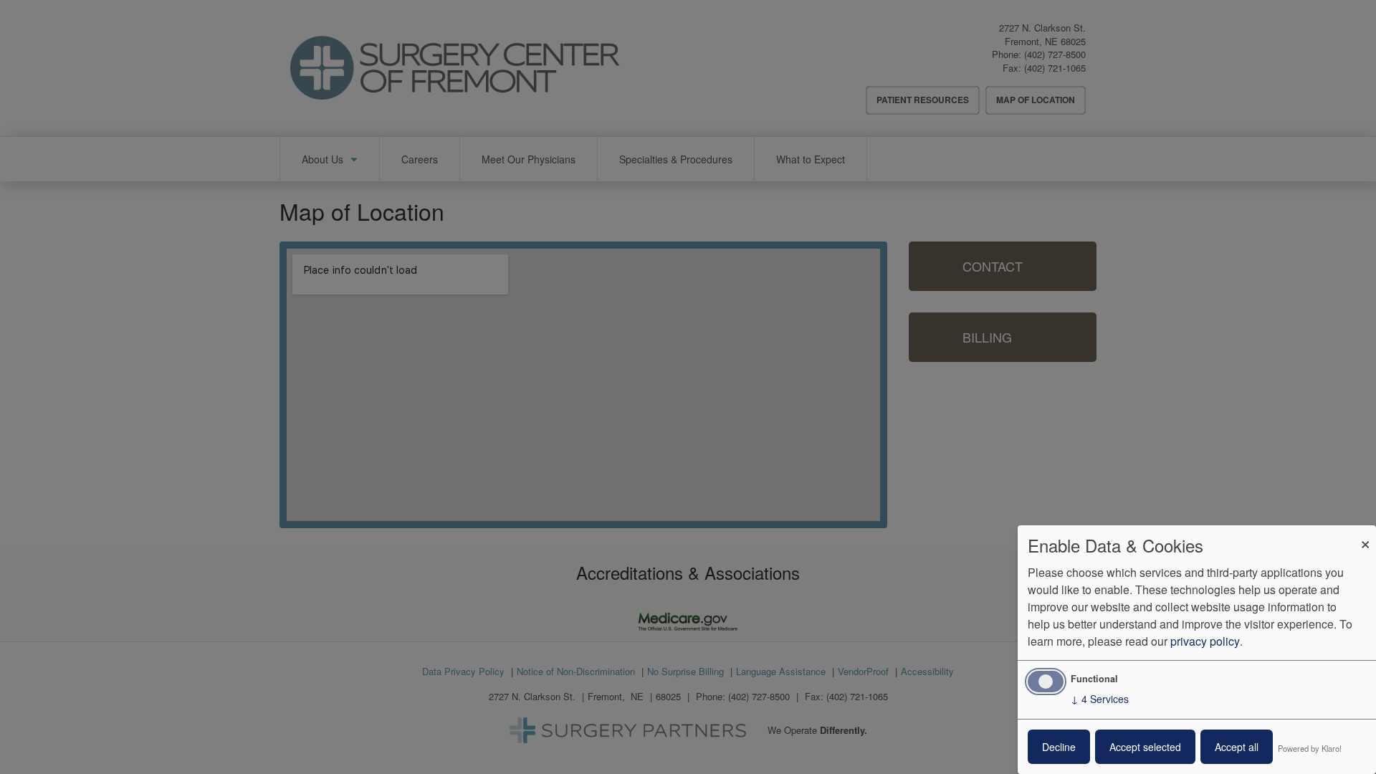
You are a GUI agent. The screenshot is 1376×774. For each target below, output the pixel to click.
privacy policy (1205, 641)
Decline (1059, 747)
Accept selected (1145, 747)
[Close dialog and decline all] (1365, 534)
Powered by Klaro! (1310, 748)
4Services (1100, 699)
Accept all (1236, 747)
